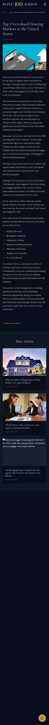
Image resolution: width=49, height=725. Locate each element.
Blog (4, 12)
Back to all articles (12, 323)
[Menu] (44, 4)
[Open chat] (42, 718)
